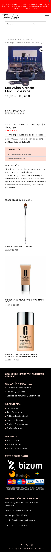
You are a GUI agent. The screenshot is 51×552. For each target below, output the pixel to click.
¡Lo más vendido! (15, 412)
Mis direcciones (14, 444)
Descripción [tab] (14, 149)
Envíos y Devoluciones (17, 424)
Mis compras (13, 440)
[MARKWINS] (15, 112)
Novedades (12, 408)
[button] (41, 50)
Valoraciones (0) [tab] (17, 158)
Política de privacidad (17, 416)
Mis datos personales (17, 448)
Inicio (7, 39)
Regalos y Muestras (16, 391)
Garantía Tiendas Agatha (19, 387)
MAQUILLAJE (16, 39)
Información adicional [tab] (20, 154)
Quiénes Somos (14, 428)
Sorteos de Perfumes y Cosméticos (23, 396)
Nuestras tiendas (15, 420)
